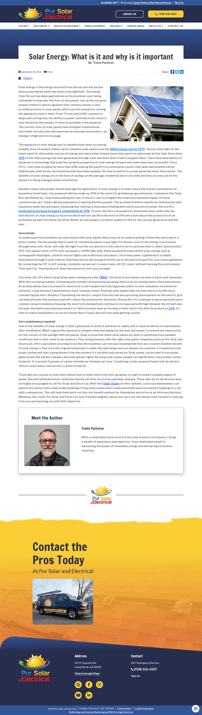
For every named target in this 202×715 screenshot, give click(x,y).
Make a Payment (95, 25)
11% (171, 308)
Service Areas (135, 25)
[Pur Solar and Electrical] (45, 13)
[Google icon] (78, 684)
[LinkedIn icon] (88, 695)
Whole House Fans (66, 25)
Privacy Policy (124, 708)
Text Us (179, 2)
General (27, 78)
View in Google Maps (87, 673)
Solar (23, 25)
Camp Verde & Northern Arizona (152, 2)
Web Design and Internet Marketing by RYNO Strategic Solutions (101, 712)
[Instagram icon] (99, 684)
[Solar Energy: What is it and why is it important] (147, 113)
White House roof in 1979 (127, 149)
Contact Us (175, 25)
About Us (155, 25)
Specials (115, 25)
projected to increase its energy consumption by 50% (54, 211)
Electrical (40, 25)
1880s (103, 277)
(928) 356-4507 (145, 669)
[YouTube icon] (78, 695)
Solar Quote (111, 383)
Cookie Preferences (144, 708)
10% (21, 158)
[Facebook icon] (88, 684)
